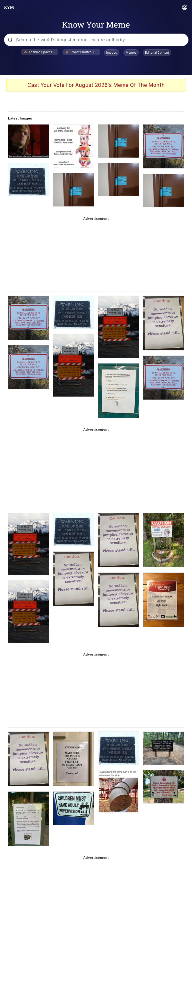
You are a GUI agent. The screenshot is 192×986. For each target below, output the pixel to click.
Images (111, 52)
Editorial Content (157, 52)
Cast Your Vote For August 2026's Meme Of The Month (96, 85)
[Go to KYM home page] (9, 7)
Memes (131, 52)
